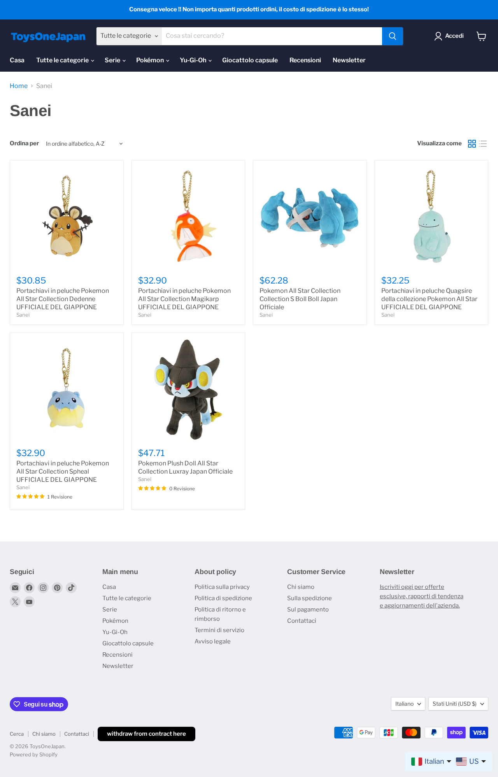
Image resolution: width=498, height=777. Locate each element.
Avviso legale (213, 641)
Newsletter (349, 60)
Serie (113, 60)
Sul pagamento (308, 609)
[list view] (482, 143)
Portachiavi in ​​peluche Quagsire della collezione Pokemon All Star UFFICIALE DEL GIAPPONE (429, 299)
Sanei (23, 315)
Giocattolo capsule (250, 60)
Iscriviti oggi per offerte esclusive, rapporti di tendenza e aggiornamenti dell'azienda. (421, 596)
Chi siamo (300, 586)
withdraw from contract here (146, 733)
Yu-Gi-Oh (193, 60)
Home (19, 86)
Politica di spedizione (223, 598)
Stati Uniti (455, 703)
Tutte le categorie (63, 60)
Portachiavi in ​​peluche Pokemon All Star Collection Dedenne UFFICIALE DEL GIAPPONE (62, 299)
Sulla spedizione (309, 598)
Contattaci (301, 620)
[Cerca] (392, 36)
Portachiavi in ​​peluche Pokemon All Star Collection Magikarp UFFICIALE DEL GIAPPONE (184, 299)
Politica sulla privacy (222, 586)
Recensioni (305, 60)
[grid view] (471, 143)
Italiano (404, 703)
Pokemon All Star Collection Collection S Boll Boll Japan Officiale (300, 299)
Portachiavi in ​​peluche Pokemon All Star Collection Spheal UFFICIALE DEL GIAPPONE (62, 471)
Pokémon (150, 60)
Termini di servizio (219, 630)
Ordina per (24, 143)
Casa (17, 60)
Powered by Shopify (34, 754)
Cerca (17, 734)
